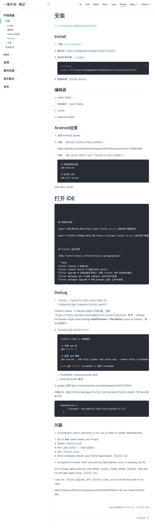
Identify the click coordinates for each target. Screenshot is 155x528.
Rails (105, 4)
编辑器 (10, 29)
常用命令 (10, 47)
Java (113, 4)
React (96, 4)
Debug (10, 38)
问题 (9, 42)
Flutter (123, 4)
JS (80, 4)
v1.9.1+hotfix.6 (72, 44)
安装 (7, 20)
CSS (87, 4)
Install (10, 25)
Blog (134, 4)
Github (146, 4)
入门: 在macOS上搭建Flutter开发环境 (76, 25)
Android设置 (13, 34)
